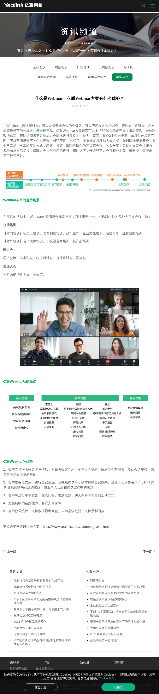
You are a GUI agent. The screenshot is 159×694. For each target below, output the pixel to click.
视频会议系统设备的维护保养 (32, 586)
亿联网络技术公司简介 (28, 627)
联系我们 (119, 662)
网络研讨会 (97, 580)
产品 (47, 662)
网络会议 (34, 50)
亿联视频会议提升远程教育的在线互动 (38, 580)
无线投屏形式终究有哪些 (30, 634)
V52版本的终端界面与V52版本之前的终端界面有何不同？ (42, 642)
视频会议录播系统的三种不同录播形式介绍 (41, 609)
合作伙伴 (84, 662)
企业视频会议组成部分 (28, 593)
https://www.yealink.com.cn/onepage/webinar (76, 526)
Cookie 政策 (107, 678)
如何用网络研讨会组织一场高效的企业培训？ (119, 586)
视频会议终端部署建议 (28, 615)
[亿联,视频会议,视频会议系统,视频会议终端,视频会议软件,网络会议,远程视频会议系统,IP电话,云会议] (23, 5)
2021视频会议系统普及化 (30, 621)
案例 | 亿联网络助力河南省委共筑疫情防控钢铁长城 (42, 601)
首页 (20, 50)
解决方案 (14, 662)
